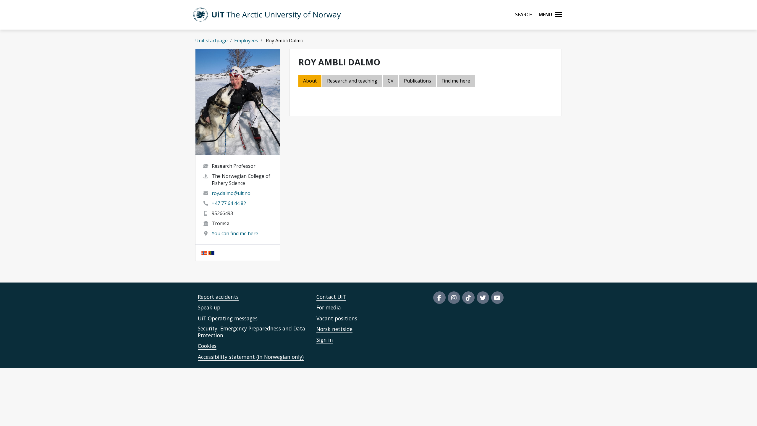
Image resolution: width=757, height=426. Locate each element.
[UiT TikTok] (468, 297)
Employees (246, 40)
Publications (417, 81)
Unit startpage (211, 40)
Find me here (455, 81)
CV (391, 81)
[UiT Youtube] (497, 297)
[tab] (418, 81)
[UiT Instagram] (454, 297)
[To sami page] (211, 252)
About (310, 81)
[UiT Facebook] (439, 297)
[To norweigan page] (204, 252)
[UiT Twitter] (483, 297)
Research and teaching (352, 81)
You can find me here (235, 233)
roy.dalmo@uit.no (231, 193)
